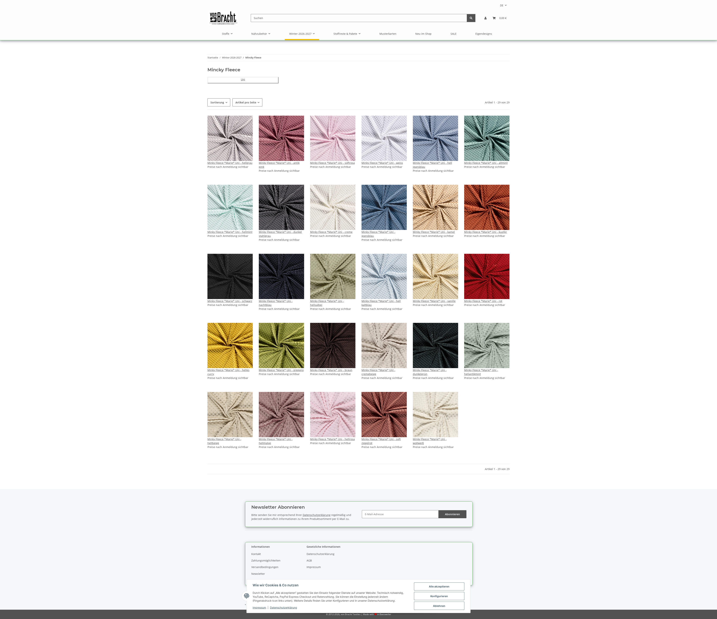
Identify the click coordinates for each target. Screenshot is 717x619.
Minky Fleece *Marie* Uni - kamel (434, 232)
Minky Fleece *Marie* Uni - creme (331, 232)
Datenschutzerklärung (283, 607)
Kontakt (256, 554)
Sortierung (217, 102)
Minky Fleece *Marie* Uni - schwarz (229, 301)
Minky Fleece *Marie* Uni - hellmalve (276, 441)
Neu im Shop (423, 33)
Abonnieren (452, 514)
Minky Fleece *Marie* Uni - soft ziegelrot (381, 441)
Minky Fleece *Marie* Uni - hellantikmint (481, 372)
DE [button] (501, 5)
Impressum (259, 607)
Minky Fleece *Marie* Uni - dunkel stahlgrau (280, 234)
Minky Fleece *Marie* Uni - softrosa (332, 163)
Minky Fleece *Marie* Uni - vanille (434, 301)
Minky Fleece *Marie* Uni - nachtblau (276, 303)
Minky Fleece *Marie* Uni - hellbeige (224, 441)
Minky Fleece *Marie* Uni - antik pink (279, 165)
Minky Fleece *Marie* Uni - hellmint (229, 232)
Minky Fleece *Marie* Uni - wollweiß (430, 441)
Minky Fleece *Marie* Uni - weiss (382, 163)
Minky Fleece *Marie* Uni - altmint (486, 163)
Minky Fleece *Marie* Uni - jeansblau (378, 234)
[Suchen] (471, 18)
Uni (243, 79)
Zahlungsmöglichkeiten (265, 560)
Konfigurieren (439, 596)
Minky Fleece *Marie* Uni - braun (331, 370)
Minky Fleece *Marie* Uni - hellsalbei (327, 303)
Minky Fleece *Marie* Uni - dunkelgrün (430, 372)
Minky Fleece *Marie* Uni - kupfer (485, 232)
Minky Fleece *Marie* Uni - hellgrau (229, 163)
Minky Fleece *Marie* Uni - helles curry (228, 372)
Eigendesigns (483, 33)
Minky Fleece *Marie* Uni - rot (483, 301)
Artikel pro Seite (245, 102)
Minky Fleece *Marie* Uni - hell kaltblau (381, 303)
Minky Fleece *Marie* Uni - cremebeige (378, 372)
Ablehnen (439, 605)
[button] (485, 18)
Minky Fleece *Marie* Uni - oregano (281, 370)
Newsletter (258, 574)
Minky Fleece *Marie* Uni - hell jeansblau (432, 165)
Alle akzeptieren (439, 586)
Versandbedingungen (264, 567)
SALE (454, 33)
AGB (309, 560)
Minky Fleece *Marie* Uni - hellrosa (332, 439)
